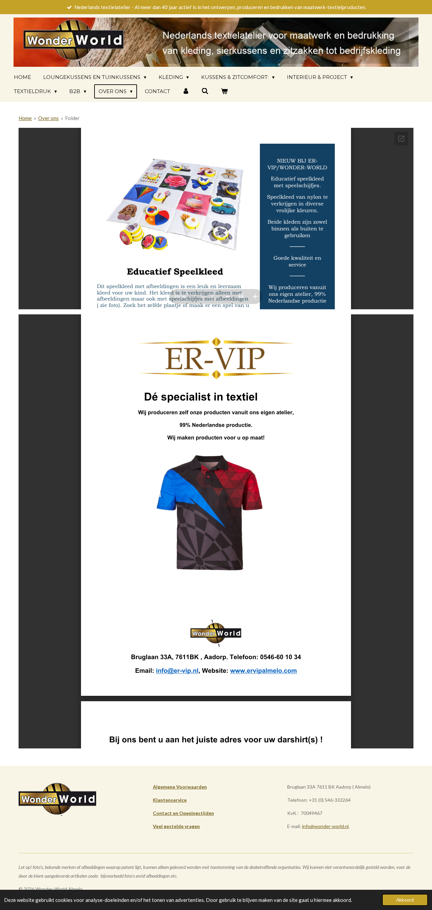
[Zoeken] (205, 91)
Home (25, 118)
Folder (72, 118)
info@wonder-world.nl (325, 826)
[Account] (186, 91)
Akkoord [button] (405, 900)
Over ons (48, 118)
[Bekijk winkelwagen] (224, 91)
